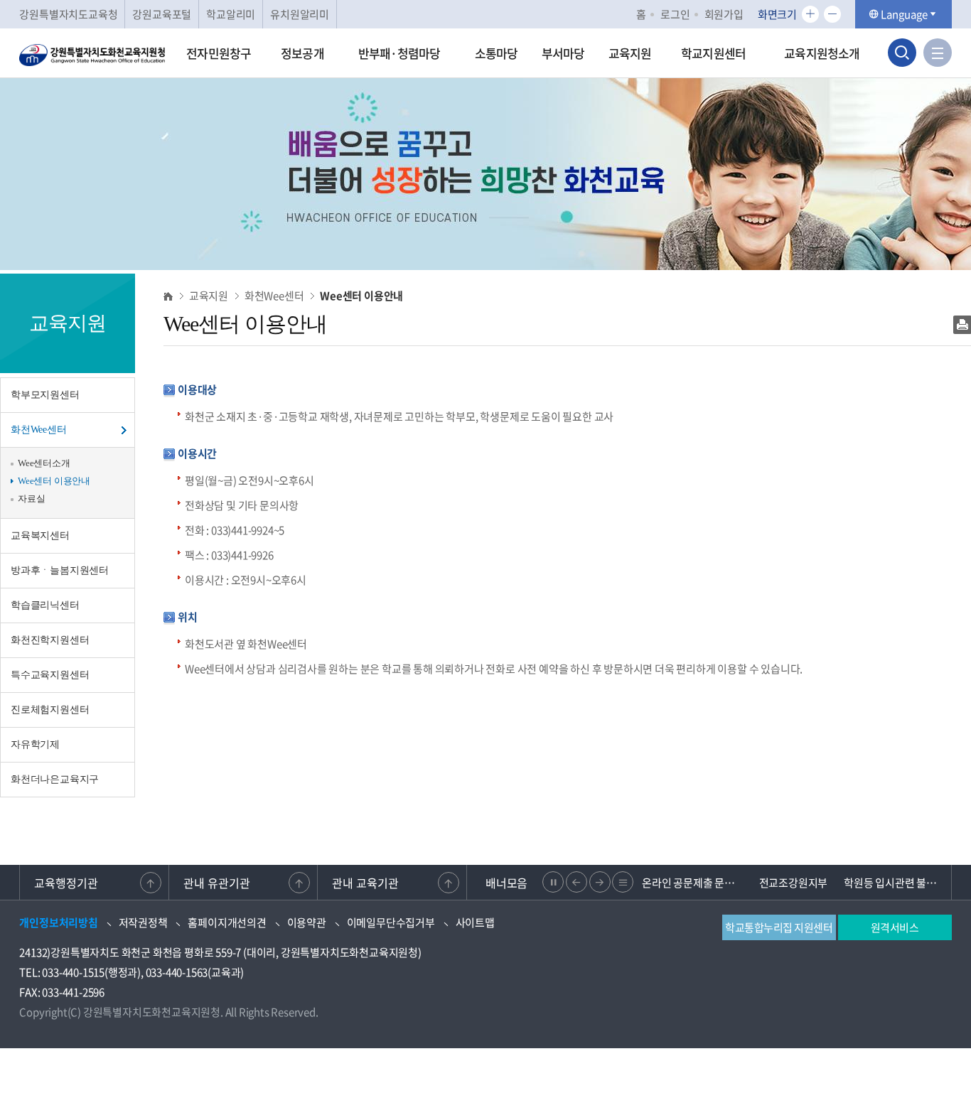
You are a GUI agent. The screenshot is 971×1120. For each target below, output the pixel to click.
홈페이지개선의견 (227, 922)
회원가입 (724, 14)
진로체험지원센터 (50, 709)
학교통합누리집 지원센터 (778, 927)
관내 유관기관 (216, 882)
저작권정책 (143, 922)
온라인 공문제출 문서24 (692, 882)
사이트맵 (475, 922)
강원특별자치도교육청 (68, 14)
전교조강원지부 (793, 882)
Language (904, 14)
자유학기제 (35, 744)
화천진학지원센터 (50, 640)
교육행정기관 (66, 882)
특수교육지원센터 (50, 674)
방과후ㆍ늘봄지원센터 (60, 570)
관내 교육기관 (365, 882)
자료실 (31, 498)
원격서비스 (895, 927)
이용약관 (306, 922)
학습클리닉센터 (45, 605)
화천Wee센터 (39, 429)
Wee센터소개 (44, 463)
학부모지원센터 (45, 394)
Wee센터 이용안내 (54, 480)
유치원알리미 (299, 14)
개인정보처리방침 (58, 922)
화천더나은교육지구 (55, 779)
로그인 (675, 14)
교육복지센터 (40, 535)
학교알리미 (230, 14)
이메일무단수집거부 (391, 922)
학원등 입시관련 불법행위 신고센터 (894, 882)
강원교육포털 (161, 14)
